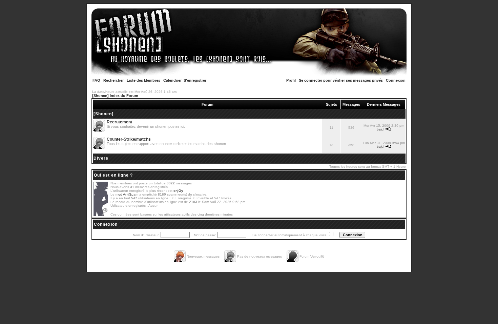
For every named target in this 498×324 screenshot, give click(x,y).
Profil (291, 80)
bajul (380, 129)
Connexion (396, 80)
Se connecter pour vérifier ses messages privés (341, 80)
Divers (101, 158)
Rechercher (113, 80)
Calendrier (172, 80)
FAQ (96, 80)
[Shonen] (103, 114)
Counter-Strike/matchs (129, 139)
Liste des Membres (143, 80)
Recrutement (119, 122)
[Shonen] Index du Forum (115, 96)
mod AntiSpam (127, 194)
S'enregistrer (195, 80)
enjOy (178, 191)
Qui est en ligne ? (113, 175)
